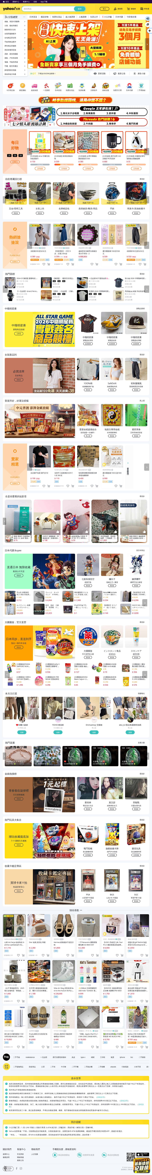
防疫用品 (32, 1066)
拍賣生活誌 (57, 16)
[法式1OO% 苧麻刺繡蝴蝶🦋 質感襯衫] (33, 713)
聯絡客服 (20, 1157)
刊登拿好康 (131, 16)
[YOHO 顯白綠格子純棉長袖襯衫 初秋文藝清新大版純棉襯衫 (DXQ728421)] (69, 702)
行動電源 (125, 1066)
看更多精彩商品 (128, 469)
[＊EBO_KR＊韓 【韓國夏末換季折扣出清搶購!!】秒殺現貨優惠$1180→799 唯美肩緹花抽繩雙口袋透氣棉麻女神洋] (141, 713)
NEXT (147, 199)
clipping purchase (48, 264)
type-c (83, 1057)
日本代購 (119, 16)
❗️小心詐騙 (107, 16)
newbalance (30, 1057)
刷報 (6, 1057)
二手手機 (75, 1066)
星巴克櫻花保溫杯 (59, 1057)
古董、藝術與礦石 (11, 25)
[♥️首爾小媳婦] (22, 719)
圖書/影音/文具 (10, 29)
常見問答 (20, 1154)
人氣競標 (82, 16)
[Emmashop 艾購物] (94, 719)
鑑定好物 (44, 16)
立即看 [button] (19, 334)
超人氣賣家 (70, 16)
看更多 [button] (19, 380)
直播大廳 (141, 742)
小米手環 (137, 1066)
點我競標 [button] (88, 344)
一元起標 (43, 1057)
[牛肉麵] (88, 121)
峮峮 (92, 1057)
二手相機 (101, 1066)
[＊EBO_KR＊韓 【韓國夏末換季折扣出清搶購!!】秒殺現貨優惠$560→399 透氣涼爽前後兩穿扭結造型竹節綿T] (124, 708)
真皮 (73, 1057)
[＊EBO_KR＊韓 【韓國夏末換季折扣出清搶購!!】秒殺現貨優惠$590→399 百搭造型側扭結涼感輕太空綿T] (141, 702)
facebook (16, 1168)
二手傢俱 (142, 1057)
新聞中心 (6, 1154)
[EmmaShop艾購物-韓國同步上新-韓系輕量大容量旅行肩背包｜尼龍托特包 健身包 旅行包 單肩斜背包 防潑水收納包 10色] (105, 702)
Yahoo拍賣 (11, 9)
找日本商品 (140, 550)
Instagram (21, 1168)
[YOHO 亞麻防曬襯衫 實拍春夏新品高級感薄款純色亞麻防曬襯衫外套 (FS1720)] (52, 708)
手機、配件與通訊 (11, 66)
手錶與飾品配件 (10, 42)
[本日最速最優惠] (141, 1165)
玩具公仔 (94, 16)
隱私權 (130, 1169)
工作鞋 (102, 1057)
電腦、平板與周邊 (11, 62)
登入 (104, 9)
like (43, 264)
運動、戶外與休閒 (11, 58)
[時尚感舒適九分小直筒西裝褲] (16, 708)
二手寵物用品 (18, 1066)
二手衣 (52, 1066)
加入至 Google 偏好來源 (147, 24)
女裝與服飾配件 (10, 34)
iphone (122, 1057)
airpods (113, 1066)
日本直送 (33, 16)
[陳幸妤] (112, 121)
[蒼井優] (112, 110)
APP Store (142, 1155)
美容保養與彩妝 (10, 50)
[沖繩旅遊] (64, 121)
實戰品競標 (140, 308)
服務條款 (124, 1169)
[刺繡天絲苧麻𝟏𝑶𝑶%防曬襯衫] (33, 702)
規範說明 (100, 1097)
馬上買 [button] (88, 436)
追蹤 (22, 732)
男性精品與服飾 (10, 46)
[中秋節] (137, 110)
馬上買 (142, 400)
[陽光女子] (64, 110)
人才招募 (34, 1154)
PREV (4, 199)
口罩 (43, 1066)
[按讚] (29, 532)
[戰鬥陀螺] (137, 121)
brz (132, 1057)
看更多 (142, 179)
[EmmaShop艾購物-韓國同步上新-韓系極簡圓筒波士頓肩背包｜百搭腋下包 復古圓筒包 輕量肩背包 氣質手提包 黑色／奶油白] (105, 713)
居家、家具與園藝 (11, 54)
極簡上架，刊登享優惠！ (47, 73)
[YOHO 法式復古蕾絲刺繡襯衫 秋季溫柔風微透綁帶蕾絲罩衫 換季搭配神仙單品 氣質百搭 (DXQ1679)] (69, 713)
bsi (8, 1168)
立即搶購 (40, 168)
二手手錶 (16, 1057)
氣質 (112, 1057)
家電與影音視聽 (10, 70)
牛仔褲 (63, 1066)
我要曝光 (15, 162)
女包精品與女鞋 (10, 38)
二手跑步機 (88, 1066)
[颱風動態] (88, 110)
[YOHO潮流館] (58, 719)
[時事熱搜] (76, 100)
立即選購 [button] (88, 855)
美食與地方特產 (10, 74)
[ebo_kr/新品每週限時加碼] (130, 719)
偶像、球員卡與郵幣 (12, 21)
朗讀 (147, 18)
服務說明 (6, 1157)
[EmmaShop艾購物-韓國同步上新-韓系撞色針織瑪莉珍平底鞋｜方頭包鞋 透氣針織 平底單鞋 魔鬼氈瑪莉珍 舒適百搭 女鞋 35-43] (88, 708)
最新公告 (20, 1160)
